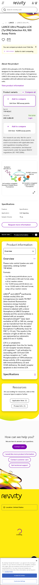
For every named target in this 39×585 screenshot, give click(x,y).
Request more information (19, 225)
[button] (33, 3)
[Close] (36, 560)
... (3, 23)
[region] (19, 571)
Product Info (19, 406)
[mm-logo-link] (19, 3)
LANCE (11, 23)
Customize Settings (19, 581)
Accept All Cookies (19, 575)
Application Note (19, 400)
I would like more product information (19, 454)
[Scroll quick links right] (34, 234)
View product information (13, 85)
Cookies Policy (9, 571)
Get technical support (19, 465)
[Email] (9, 41)
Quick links (6, 235)
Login (30, 118)
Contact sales (19, 447)
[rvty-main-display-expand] (34, 192)
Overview (8, 251)
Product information (21, 235)
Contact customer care (19, 460)
